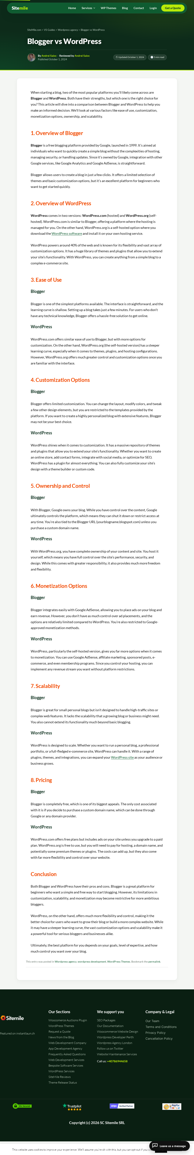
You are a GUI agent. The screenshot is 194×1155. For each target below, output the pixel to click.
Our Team (152, 1021)
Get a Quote (173, 8)
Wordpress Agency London (114, 1043)
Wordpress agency (66, 961)
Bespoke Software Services (65, 1065)
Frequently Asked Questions (67, 1054)
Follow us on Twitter (110, 1048)
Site (20, 8)
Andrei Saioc (49, 55)
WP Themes (108, 8)
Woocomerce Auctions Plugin (67, 1020)
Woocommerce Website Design (117, 1031)
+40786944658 (117, 1061)
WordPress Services (61, 1071)
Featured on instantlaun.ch (17, 1033)
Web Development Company (67, 1043)
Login (153, 8)
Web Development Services (66, 1060)
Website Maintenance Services (117, 1054)
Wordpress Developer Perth (115, 1037)
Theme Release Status (62, 1082)
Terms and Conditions (161, 1027)
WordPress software (67, 233)
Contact (139, 8)
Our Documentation (110, 1026)
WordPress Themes (118, 961)
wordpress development (92, 961)
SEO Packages (106, 1020)
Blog (125, 8)
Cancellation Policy (159, 1038)
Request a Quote (59, 1031)
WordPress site (122, 757)
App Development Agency (65, 1048)
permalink (154, 961)
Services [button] (87, 8)
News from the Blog (61, 1037)
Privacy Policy (156, 1033)
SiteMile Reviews (59, 1077)
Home (72, 8)
